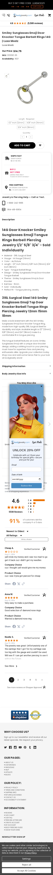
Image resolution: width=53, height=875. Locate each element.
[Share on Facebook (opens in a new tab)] (14, 584)
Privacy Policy (11, 787)
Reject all (26, 864)
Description (8, 219)
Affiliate (8, 772)
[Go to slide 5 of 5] (3, 424)
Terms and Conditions (15, 790)
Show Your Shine (12, 830)
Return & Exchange (13, 795)
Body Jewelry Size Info (14, 373)
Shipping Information (13, 366)
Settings (26, 858)
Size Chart (9, 815)
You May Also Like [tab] (26, 383)
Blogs (8, 774)
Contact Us (10, 797)
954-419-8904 (14, 209)
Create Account (12, 822)
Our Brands (10, 765)
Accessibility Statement (15, 800)
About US (9, 762)
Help (7, 770)
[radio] (38, 500)
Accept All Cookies (26, 870)
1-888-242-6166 (15, 202)
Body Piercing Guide (14, 827)
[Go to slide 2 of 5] (49, 424)
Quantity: (26, 133)
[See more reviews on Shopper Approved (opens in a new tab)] (23, 584)
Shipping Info (10, 792)
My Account (10, 825)
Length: (26, 119)
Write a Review (26, 539)
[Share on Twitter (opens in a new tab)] (18, 584)
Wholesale (9, 767)
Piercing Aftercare (13, 820)
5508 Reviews (17, 512)
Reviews (8, 813)
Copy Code (37, 7)
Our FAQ (8, 818)
